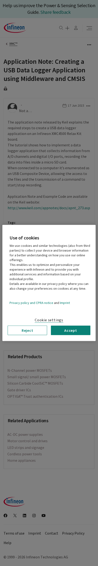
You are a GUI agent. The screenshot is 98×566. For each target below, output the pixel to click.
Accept (70, 330)
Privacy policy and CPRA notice (31, 303)
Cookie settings (49, 320)
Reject (27, 330)
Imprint (65, 303)
